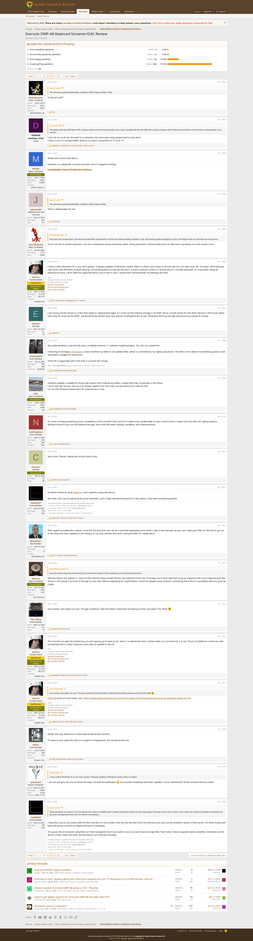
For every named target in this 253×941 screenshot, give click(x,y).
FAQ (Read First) (36, 11)
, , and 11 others (68, 300)
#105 (224, 229)
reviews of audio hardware (78, 22)
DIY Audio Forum (64, 900)
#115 (224, 604)
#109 (224, 378)
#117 (224, 683)
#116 (224, 636)
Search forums (43, 16)
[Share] (219, 82)
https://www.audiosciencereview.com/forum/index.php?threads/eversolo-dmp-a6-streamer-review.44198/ (137, 698)
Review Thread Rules (56, 284)
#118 (224, 729)
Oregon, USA (39, 760)
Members (129, 11)
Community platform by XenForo (111, 936)
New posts (30, 16)
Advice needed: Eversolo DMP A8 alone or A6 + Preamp (66, 888)
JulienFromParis (40, 882)
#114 (224, 563)
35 (66, 76)
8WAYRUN (140, 938)
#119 (224, 766)
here (160, 22)
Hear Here (216, 899)
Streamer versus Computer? (50, 906)
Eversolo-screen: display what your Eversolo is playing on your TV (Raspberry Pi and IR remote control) (93, 879)
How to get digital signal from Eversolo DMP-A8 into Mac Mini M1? (72, 897)
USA (43, 445)
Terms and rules (195, 930)
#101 (224, 82)
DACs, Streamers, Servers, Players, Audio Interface (78, 891)
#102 (224, 119)
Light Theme (33, 930)
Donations (115, 11)
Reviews (52, 11)
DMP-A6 (52, 698)
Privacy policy (210, 930)
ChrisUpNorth (40, 900)
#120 (224, 801)
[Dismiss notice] (224, 23)
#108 (224, 340)
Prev (31, 76)
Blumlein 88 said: (56, 234)
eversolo (216, 872)
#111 (224, 451)
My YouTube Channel (56, 289)
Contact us (182, 930)
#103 (224, 153)
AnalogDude (39, 891)
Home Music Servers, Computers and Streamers (74, 873)
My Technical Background (58, 287)
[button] (105, 11)
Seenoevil (216, 890)
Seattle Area (39, 301)
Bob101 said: (54, 88)
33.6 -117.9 (40, 795)
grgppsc (37, 873)
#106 (224, 261)
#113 (224, 525)
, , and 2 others (67, 518)
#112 (224, 487)
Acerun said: (54, 807)
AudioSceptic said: (57, 568)
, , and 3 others (70, 675)
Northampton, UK (37, 113)
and (64, 370)
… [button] (40, 76)
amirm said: (54, 772)
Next (72, 76)
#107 (224, 308)
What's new (97, 11)
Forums (83, 11)
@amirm (77, 492)
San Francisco (39, 597)
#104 (224, 194)
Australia (41, 369)
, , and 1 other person (73, 145)
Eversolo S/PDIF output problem (52, 870)
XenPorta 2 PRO (115, 938)
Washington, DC (38, 556)
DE (43, 410)
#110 (224, 416)
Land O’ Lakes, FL (38, 187)
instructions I (77, 351)
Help (221, 930)
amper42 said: (55, 125)
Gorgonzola (39, 909)
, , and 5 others (64, 555)
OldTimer (216, 908)
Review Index (68, 11)
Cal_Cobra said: (56, 688)
